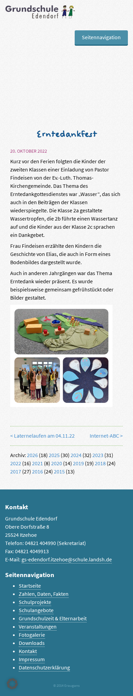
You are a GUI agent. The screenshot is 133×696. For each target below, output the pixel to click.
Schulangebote (36, 610)
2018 (100, 463)
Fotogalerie (32, 634)
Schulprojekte (35, 602)
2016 (37, 471)
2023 (97, 455)
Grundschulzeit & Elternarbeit (53, 618)
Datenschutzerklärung (44, 667)
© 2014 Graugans (66, 685)
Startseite (30, 585)
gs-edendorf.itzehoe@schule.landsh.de (66, 559)
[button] (12, 683)
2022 (15, 463)
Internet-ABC (104, 435)
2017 (15, 471)
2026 (32, 455)
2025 (54, 455)
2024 (76, 455)
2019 (78, 463)
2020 (56, 463)
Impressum (32, 659)
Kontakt (28, 651)
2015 (59, 471)
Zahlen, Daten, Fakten (44, 593)
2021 (37, 463)
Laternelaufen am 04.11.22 (44, 435)
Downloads (32, 643)
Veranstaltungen (38, 626)
